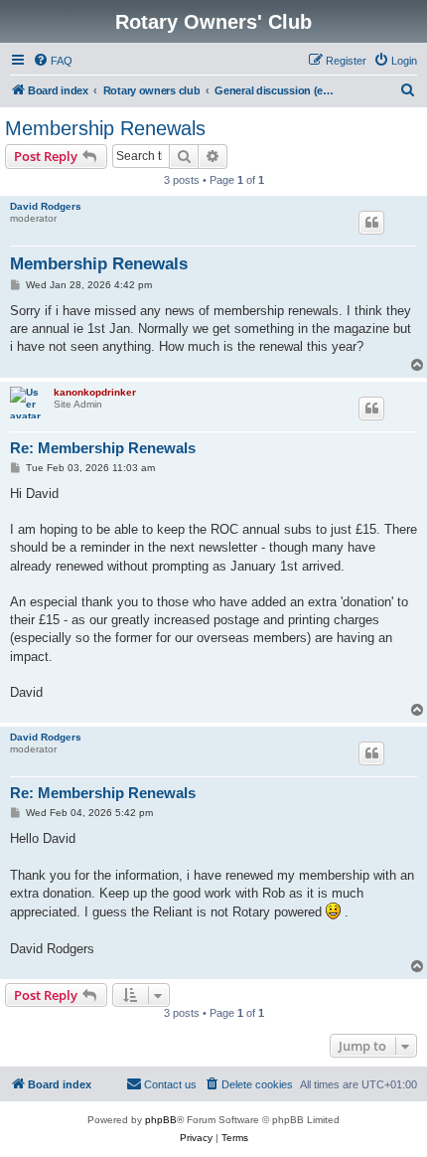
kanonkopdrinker (95, 392)
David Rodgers (45, 206)
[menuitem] (52, 61)
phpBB (161, 1119)
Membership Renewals (105, 128)
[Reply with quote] (371, 223)
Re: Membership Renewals (103, 447)
